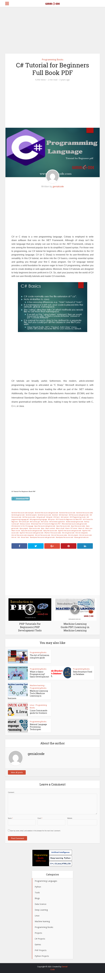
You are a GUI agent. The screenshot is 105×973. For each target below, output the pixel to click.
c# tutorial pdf (24, 522)
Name (10, 818)
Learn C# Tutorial (71, 528)
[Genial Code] (52, 3)
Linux (32, 705)
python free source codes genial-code (32, 533)
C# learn (57, 517)
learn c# (81, 528)
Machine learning (37, 685)
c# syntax (52, 519)
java (43, 528)
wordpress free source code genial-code (43, 537)
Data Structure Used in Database (82, 672)
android (55, 515)
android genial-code (18, 515)
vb (19, 537)
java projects (24, 528)
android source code (45, 515)
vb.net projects (73, 535)
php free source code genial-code (32, 531)
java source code (35, 528)
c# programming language (38, 519)
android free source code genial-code (47, 513)
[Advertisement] (52, 30)
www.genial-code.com (82, 537)
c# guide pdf (41, 517)
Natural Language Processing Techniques (38, 727)
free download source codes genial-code (74, 524)
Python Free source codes (53, 533)
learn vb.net (16, 531)
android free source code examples (23, 513)
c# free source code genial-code (79, 515)
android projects (32, 515)
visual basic (25, 537)
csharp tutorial (25, 524)
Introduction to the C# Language (22, 526)
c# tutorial (45, 522)
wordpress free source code (65, 537)
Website (69, 818)
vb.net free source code (43, 535)
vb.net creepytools (82, 533)
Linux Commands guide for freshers (38, 711)
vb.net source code (86, 535)
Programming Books (52, 59)
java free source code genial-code (45, 526)
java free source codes (78, 526)
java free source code (63, 526)
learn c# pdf (60, 528)
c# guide (49, 517)
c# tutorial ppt (35, 522)
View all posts (17, 772)
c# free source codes (29, 517)
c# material (65, 517)
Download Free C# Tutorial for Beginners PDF (46, 524)
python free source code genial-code (70, 531)
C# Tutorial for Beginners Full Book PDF (69, 519)
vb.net (14, 537)
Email (40, 818)
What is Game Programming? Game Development (39, 674)
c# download (64, 515)
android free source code (67, 513)
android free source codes (85, 513)
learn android (50, 528)
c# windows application (57, 522)
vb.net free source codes (59, 535)
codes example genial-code (75, 522)
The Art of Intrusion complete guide (39, 656)
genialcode (58, 186)
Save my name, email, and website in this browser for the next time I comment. (35, 831)
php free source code (50, 531)
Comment (11, 792)
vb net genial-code (68, 533)
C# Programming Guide (78, 517)
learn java (89, 528)
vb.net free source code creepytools (23, 535)
